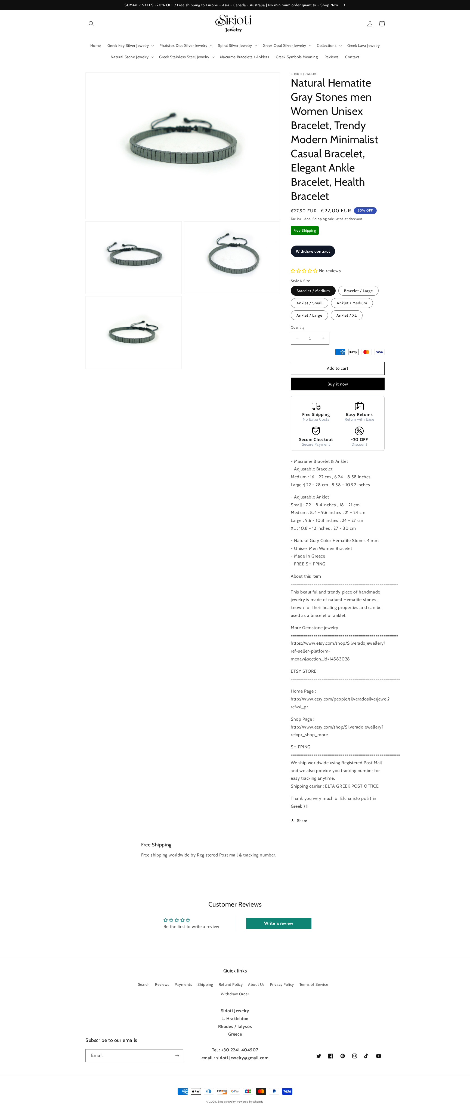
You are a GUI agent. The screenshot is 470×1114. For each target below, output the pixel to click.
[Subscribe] (177, 1055)
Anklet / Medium (352, 303)
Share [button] (302, 820)
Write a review (278, 923)
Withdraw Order (235, 993)
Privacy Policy (282, 984)
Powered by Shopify (250, 1101)
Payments (183, 984)
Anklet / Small (309, 303)
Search (144, 984)
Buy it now (337, 384)
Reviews (162, 984)
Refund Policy (231, 984)
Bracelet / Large (358, 290)
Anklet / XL (346, 315)
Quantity (298, 327)
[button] (91, 24)
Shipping (320, 219)
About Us (256, 984)
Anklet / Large (309, 315)
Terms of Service (313, 984)
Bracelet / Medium (313, 290)
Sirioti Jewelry (227, 1101)
